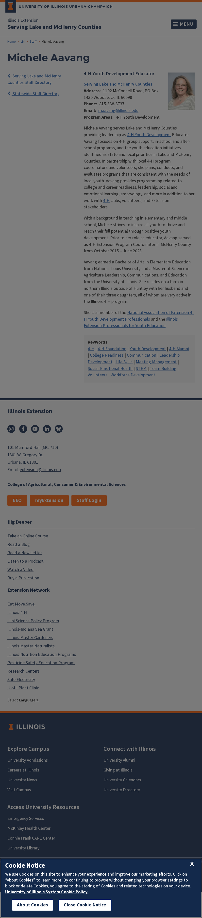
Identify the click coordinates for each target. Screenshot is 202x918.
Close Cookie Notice (85, 905)
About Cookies (32, 905)
